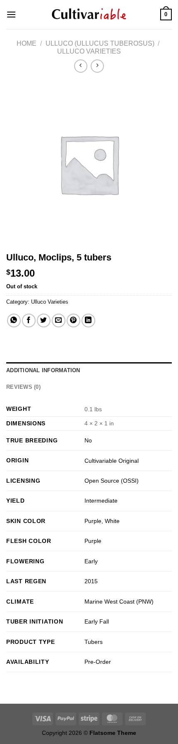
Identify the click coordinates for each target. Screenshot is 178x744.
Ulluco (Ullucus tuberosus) (100, 43)
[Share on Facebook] (29, 320)
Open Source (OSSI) (111, 480)
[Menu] (11, 14)
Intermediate (101, 500)
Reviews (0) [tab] (23, 387)
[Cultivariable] (89, 14)
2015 (91, 581)
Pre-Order (97, 661)
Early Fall (96, 621)
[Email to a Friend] (58, 320)
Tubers (93, 641)
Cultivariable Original (111, 460)
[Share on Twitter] (44, 320)
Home (26, 43)
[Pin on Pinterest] (73, 320)
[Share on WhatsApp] (14, 320)
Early (91, 561)
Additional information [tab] (43, 370)
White (112, 521)
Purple (92, 521)
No (88, 440)
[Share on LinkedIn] (88, 320)
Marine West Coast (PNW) (119, 601)
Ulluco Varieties (89, 51)
